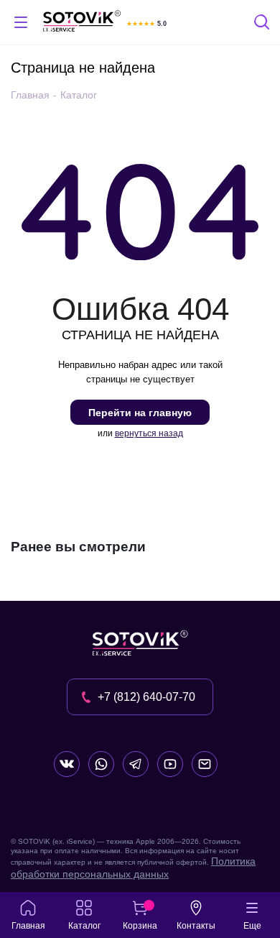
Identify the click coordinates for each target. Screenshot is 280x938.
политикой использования (68, 881)
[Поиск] (262, 24)
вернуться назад (149, 433)
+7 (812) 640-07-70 (146, 697)
